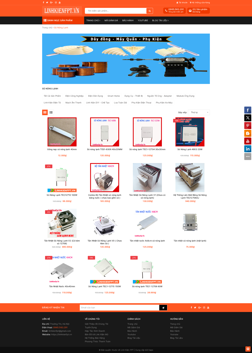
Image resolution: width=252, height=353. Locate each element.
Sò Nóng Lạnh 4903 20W (189, 149)
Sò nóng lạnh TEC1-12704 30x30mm (147, 149)
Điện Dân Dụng (95, 96)
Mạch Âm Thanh (73, 102)
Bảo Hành (127, 20)
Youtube (143, 20)
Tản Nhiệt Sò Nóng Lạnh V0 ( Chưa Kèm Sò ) (105, 242)
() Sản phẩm (199, 10)
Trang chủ (92, 20)
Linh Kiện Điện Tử (52, 102)
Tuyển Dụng (91, 327)
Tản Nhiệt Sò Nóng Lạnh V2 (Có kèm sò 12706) (62, 242)
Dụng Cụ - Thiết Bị (134, 96)
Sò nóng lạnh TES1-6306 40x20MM (104, 149)
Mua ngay (68, 155)
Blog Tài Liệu (160, 20)
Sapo (150, 350)
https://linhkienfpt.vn (61, 334)
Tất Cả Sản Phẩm (52, 96)
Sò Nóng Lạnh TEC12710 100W (62, 195)
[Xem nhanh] (78, 155)
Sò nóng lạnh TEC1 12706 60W (147, 286)
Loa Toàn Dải (120, 102)
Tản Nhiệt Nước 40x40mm (62, 286)
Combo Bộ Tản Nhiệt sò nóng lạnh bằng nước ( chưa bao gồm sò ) (104, 196)
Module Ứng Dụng (186, 96)
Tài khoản (183, 2)
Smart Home (114, 96)
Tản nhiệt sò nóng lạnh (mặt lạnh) (190, 240)
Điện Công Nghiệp (74, 96)
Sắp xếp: (182, 112)
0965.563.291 (176, 9)
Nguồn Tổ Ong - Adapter (159, 96)
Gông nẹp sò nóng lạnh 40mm (62, 149)
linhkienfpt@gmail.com (60, 331)
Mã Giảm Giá (111, 20)
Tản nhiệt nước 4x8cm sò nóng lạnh (147, 240)
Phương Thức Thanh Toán (98, 341)
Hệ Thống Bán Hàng (95, 338)
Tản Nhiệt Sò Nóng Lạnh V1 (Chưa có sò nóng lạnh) (147, 196)
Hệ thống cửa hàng (200, 2)
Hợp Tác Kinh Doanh (95, 331)
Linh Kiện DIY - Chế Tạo (98, 102)
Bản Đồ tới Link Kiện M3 (96, 334)
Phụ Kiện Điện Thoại (141, 102)
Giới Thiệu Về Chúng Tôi (96, 324)
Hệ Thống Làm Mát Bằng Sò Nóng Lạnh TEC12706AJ (190, 196)
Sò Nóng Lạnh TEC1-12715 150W (104, 286)
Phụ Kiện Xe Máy (164, 102)
